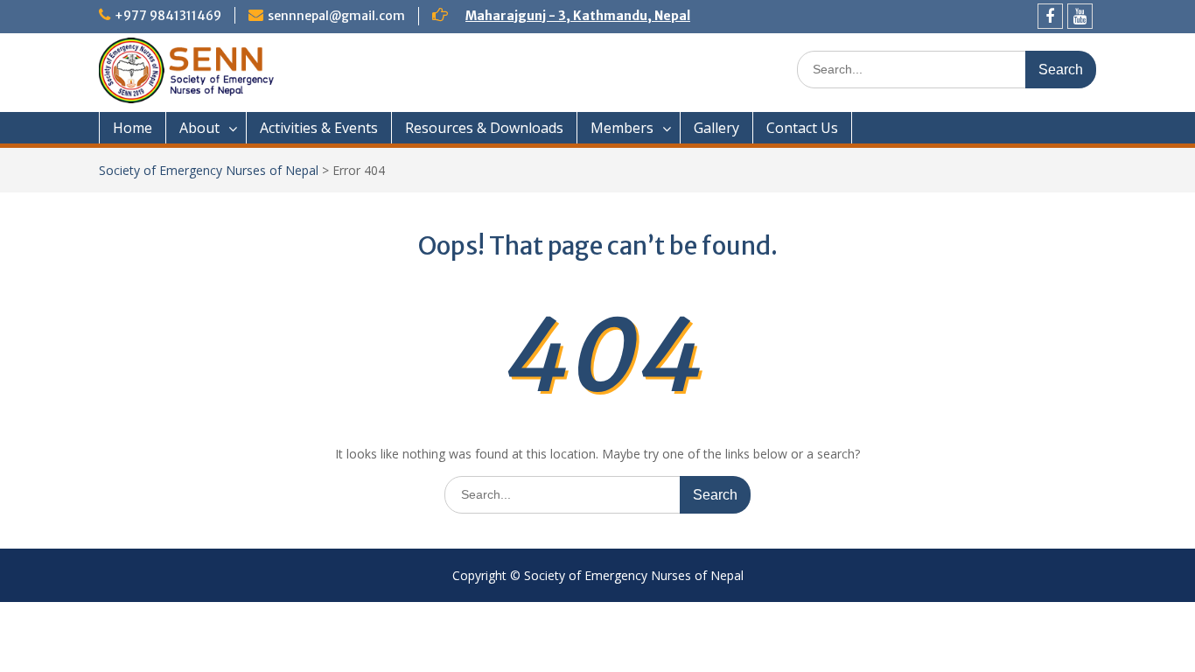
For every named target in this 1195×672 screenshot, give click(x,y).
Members (622, 127)
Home (132, 127)
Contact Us (802, 127)
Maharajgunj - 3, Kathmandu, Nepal (577, 16)
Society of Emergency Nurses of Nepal (208, 170)
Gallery (716, 127)
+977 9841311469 (168, 16)
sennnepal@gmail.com (336, 16)
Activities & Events (319, 127)
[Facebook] (1050, 16)
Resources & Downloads (484, 127)
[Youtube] (1080, 16)
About (199, 127)
